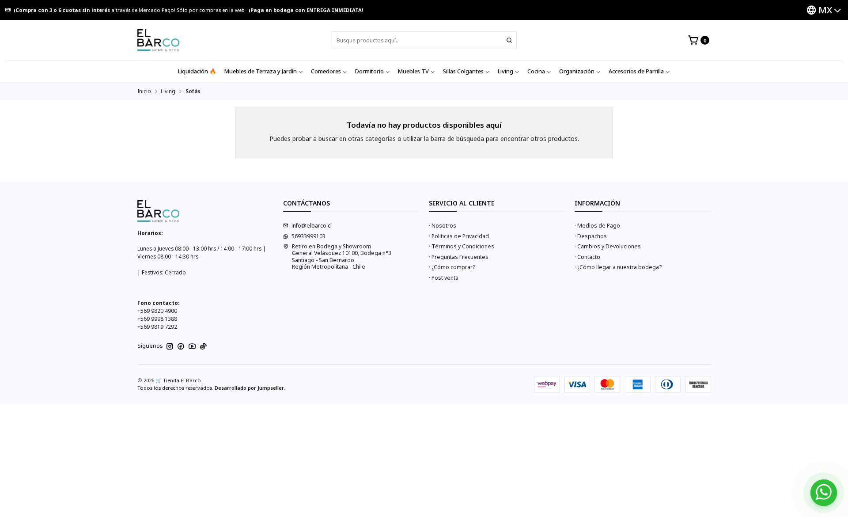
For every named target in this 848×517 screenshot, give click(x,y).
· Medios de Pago (597, 225)
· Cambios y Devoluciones (608, 246)
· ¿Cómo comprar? (452, 267)
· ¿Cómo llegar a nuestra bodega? (618, 267)
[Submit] (509, 40)
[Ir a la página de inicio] (158, 40)
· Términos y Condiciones (461, 246)
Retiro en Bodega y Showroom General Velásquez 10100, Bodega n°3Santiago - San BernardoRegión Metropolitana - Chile (341, 256)
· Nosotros (442, 225)
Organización (576, 71)
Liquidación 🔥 (197, 71)
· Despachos (591, 236)
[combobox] (424, 40)
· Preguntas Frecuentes (458, 257)
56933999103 (309, 236)
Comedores (326, 71)
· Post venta (443, 277)
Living (505, 71)
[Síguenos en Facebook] (181, 346)
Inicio (144, 91)
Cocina (536, 71)
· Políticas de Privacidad (459, 236)
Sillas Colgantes (463, 71)
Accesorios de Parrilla (636, 71)
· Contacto (587, 257)
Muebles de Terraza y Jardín (260, 71)
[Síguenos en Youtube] (192, 346)
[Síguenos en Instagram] (170, 346)
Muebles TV (413, 71)
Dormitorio (369, 71)
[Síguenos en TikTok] (203, 346)
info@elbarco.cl (312, 225)
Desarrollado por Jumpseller (249, 387)
